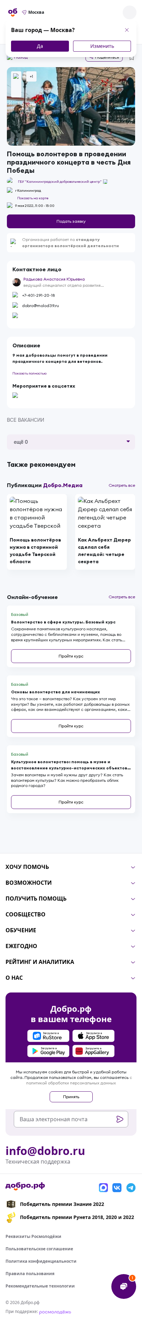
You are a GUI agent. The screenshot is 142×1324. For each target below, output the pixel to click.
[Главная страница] (13, 12)
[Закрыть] (127, 30)
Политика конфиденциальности (41, 1261)
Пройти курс (71, 656)
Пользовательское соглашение (39, 1249)
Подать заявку (71, 221)
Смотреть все (122, 485)
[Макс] (103, 1187)
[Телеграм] (130, 1187)
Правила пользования (30, 1273)
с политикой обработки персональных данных (79, 1080)
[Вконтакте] (117, 1187)
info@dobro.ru (45, 1151)
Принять (71, 1096)
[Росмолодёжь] (55, 1311)
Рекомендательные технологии (40, 1286)
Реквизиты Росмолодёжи (33, 1236)
